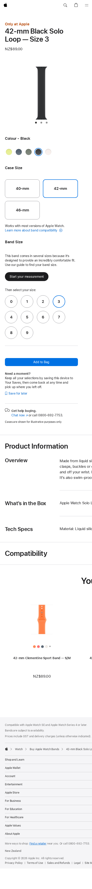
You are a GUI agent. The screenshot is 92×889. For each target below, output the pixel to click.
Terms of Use (35, 863)
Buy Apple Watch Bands (44, 749)
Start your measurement (27, 276)
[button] (65, 5)
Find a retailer (37, 843)
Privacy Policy (14, 863)
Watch (19, 749)
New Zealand (13, 851)
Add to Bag (41, 362)
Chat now (19, 415)
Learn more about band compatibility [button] (31, 230)
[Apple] (6, 749)
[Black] (38, 152)
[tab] (36, 123)
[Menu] (86, 5)
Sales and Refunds (58, 863)
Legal (77, 863)
